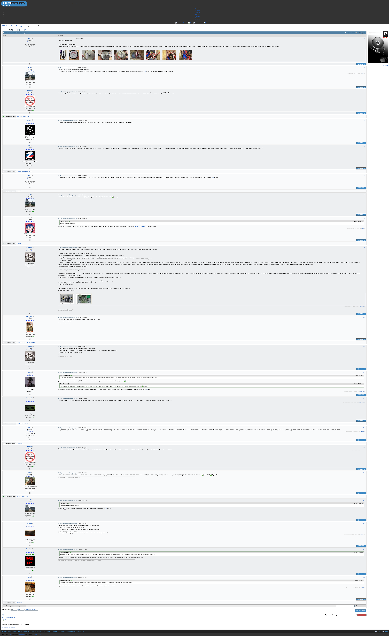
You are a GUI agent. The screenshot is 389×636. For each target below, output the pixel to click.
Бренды (197, 18)
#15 (364, 447)
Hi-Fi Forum (6, 26)
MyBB (10, 634)
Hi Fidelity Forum (37, 634)
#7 (364, 195)
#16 (364, 473)
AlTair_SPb (29, 317)
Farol (29, 67)
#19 (364, 549)
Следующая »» (20, 606)
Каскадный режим (350, 32)
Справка (62, 631)
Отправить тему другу (11, 617)
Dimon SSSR (24, 496)
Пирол (137, 226)
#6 (364, 175)
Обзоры (197, 12)
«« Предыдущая (9, 606)
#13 (364, 398)
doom (29, 472)
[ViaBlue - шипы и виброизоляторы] (12, 628)
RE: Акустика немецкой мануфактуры (68, 67)
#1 (364, 38)
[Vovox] (14, 628)
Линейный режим (361, 32)
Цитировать (361, 64)
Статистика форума (24, 631)
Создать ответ (360, 610)
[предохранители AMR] (2, 628)
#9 (364, 247)
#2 (364, 67)
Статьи (197, 14)
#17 (364, 500)
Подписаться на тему (10, 619)
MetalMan (25, 171)
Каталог (197, 20)
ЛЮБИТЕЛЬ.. (26, 116)
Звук (12, 26)
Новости (197, 10)
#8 (364, 218)
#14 (364, 427)
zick (29, 218)
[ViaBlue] (7, 628)
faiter (26, 424)
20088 (30, 171)
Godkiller (19, 116)
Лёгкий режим (71, 631)
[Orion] (385, 65)
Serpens (19, 171)
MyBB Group (22, 634)
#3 (364, 91)
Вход (73, 4)
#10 (364, 317)
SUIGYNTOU (20, 342)
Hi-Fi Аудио (19, 26)
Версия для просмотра (11, 614)
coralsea (29, 523)
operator (29, 90)
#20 (364, 577)
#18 (364, 523)
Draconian (29, 247)
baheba (29, 120)
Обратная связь (36, 631)
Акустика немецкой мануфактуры (67, 38)
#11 (364, 346)
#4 (364, 120)
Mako (29, 146)
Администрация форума (9, 631)
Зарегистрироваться (83, 4)
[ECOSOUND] (9, 628)
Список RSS (80, 631)
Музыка (197, 16)
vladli (29, 577)
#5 (364, 146)
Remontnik (29, 398)
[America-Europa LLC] (5, 628)
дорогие (142, 226)
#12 (364, 372)
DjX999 (29, 38)
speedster (32, 342)
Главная (197, 9)
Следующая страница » (31, 29)
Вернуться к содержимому (50, 631)
